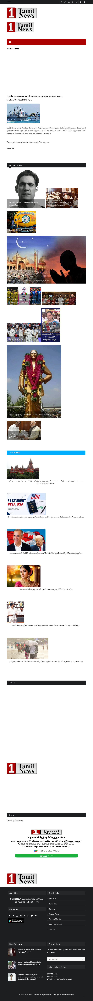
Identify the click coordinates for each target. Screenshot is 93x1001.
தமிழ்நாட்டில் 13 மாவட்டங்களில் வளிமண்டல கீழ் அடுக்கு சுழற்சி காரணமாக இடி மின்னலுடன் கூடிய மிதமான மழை (46, 661)
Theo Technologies (68, 994)
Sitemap (52, 929)
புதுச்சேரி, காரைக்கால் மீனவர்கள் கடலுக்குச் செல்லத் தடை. (35, 96)
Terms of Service (55, 919)
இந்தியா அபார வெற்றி (16, 339)
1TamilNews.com (33, 994)
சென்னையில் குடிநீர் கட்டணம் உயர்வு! (21, 230)
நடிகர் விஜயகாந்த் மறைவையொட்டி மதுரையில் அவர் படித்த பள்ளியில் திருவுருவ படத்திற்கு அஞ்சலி (50, 332)
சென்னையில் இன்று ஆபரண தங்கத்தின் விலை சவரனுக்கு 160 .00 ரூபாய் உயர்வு (46, 589)
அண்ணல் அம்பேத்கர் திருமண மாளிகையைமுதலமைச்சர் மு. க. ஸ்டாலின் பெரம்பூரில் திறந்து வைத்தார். (31, 977)
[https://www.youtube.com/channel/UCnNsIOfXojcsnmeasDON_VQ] (46, 27)
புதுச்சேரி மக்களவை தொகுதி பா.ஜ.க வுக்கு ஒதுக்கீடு (23, 435)
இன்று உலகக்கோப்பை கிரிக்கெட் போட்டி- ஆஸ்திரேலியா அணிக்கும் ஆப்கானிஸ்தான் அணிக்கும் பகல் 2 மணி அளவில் (23, 299)
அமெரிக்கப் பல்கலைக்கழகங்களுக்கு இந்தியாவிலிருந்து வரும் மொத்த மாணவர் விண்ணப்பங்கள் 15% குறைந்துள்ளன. (46, 517)
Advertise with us (55, 924)
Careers (52, 909)
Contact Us (53, 904)
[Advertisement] (46, 77)
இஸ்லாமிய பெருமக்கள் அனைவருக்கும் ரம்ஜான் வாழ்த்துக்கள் (29, 280)
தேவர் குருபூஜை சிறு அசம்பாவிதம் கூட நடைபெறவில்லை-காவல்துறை (31, 414)
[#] (46, 768)
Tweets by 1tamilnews (15, 821)
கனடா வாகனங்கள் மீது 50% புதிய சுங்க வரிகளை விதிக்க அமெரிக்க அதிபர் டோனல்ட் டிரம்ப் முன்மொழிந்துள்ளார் (46, 553)
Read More (33, 902)
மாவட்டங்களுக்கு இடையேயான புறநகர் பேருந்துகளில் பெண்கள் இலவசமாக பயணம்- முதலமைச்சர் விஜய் (46, 625)
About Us (52, 899)
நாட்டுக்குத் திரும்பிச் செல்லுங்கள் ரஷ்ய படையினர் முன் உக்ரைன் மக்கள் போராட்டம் (57, 301)
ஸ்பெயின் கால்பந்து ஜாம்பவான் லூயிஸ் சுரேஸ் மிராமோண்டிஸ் (23, 203)
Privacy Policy (54, 914)
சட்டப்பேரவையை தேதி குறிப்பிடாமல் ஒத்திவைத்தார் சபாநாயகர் (59, 203)
